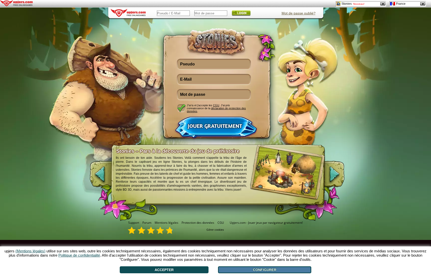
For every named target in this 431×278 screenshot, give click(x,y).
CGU (216, 105)
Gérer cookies (215, 229)
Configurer (264, 270)
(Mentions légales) (30, 251)
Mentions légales (166, 223)
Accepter (164, 270)
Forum (146, 223)
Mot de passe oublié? (299, 13)
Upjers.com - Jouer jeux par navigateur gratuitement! (266, 223)
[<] (96, 176)
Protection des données (198, 223)
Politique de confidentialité (79, 255)
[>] (338, 176)
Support (133, 223)
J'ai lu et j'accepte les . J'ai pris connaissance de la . (216, 108)
